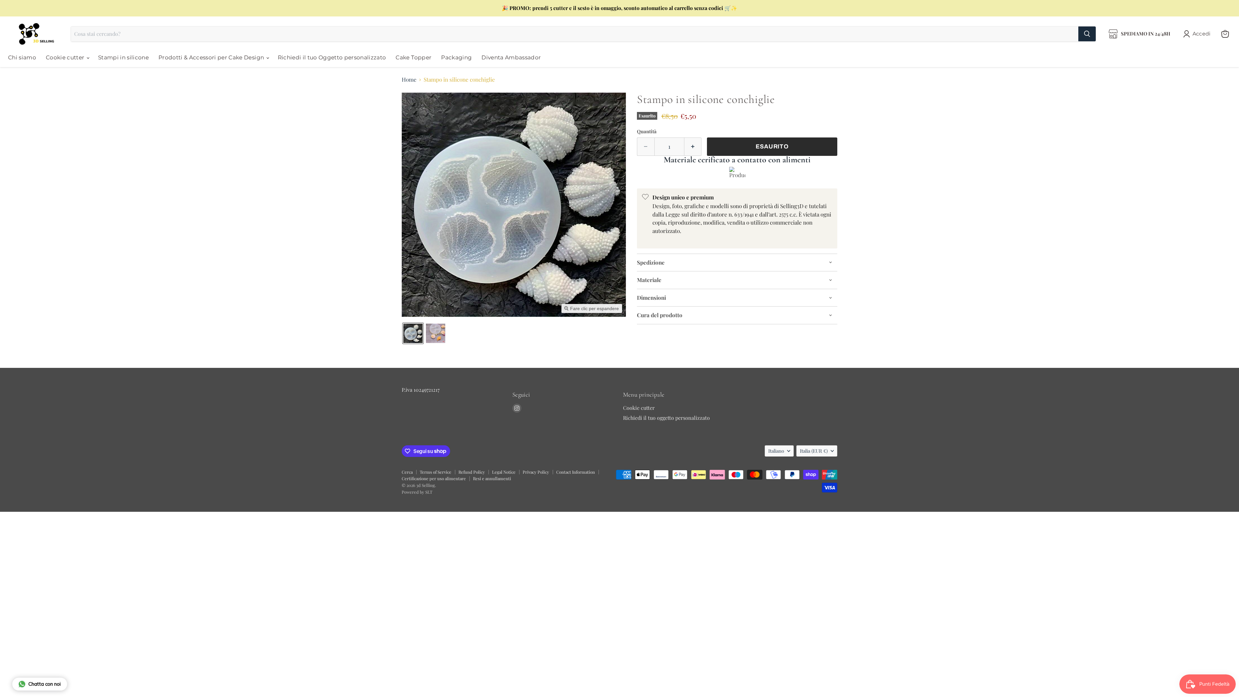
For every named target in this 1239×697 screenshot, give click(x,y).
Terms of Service (435, 472)
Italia (814, 451)
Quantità (647, 131)
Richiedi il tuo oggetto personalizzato (666, 417)
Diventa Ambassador (511, 57)
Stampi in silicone (123, 57)
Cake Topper (413, 57)
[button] (1198, 34)
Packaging (456, 57)
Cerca (407, 472)
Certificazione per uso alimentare (434, 478)
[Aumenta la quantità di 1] (693, 146)
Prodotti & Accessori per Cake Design (212, 57)
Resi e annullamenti (492, 478)
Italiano (776, 451)
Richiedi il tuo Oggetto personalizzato (332, 57)
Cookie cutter (66, 57)
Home (409, 79)
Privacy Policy (536, 472)
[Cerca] (1087, 33)
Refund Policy (471, 472)
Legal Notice (504, 472)
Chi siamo (22, 57)
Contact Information (575, 472)
